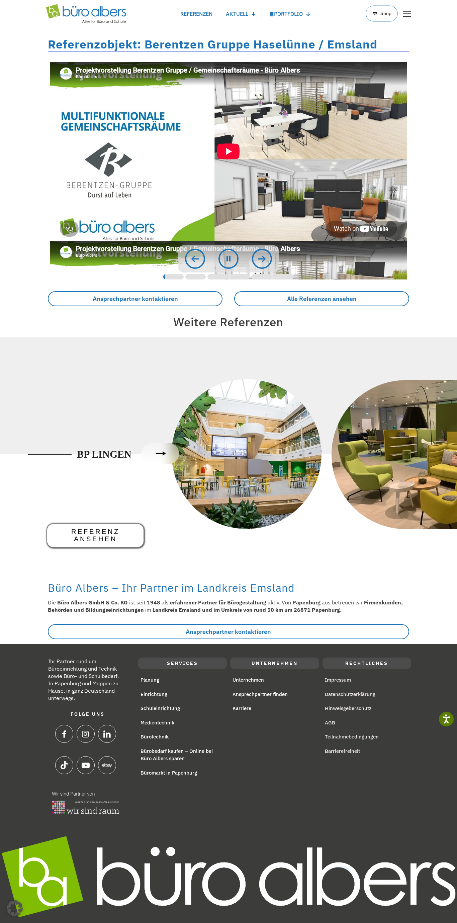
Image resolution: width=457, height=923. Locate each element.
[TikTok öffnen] (64, 765)
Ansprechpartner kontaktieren (135, 299)
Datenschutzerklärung (350, 694)
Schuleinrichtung (160, 708)
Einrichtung (154, 694)
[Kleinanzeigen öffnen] (86, 765)
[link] (85, 803)
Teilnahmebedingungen (352, 736)
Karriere (242, 708)
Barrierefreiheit (342, 751)
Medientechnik (157, 722)
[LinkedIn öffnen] (107, 734)
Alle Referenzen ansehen (322, 299)
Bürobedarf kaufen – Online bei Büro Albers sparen (177, 755)
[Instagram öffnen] (86, 734)
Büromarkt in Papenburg (169, 773)
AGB (330, 722)
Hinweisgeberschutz (348, 708)
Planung (150, 680)
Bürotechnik (155, 736)
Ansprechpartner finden (260, 694)
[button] (14, 908)
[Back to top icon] (423, 908)
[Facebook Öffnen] (64, 734)
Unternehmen (248, 680)
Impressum (338, 680)
